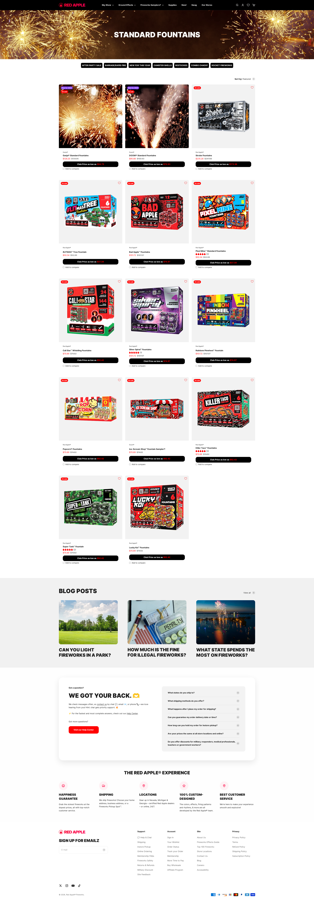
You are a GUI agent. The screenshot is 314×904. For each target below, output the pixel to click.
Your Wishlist (173, 842)
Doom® (131, 152)
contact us (102, 704)
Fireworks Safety (145, 860)
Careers (200, 865)
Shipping (141, 842)
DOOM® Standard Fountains (142, 155)
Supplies (172, 5)
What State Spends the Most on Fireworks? (225, 652)
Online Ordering (144, 851)
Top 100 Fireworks (205, 847)
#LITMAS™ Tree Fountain (74, 252)
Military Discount (145, 870)
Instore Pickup (144, 847)
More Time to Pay (175, 860)
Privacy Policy (238, 837)
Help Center (132, 713)
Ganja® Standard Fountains (76, 155)
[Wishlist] (248, 5)
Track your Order (175, 851)
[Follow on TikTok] (79, 885)
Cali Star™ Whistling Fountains (77, 350)
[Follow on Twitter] (60, 885)
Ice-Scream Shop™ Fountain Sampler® (147, 449)
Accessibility (203, 870)
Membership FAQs (145, 856)
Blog (199, 860)
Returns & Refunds (145, 865)
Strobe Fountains (204, 155)
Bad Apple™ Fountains (139, 252)
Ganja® (65, 152)
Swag (194, 5)
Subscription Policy (241, 856)
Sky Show (106, 5)
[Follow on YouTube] (73, 885)
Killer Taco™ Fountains (206, 448)
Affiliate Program (175, 870)
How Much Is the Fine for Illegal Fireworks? (157, 652)
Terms (235, 842)
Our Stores (207, 5)
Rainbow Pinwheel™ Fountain (209, 350)
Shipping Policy (239, 851)
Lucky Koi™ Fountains (139, 547)
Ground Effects (125, 5)
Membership (173, 856)
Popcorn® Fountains (72, 449)
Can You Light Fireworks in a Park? (85, 652)
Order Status (173, 847)
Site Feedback (143, 874)
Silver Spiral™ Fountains (140, 349)
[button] (201, 254)
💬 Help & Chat (144, 837)
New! (184, 5)
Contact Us (202, 856)
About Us (201, 837)
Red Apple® (200, 152)
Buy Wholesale (174, 865)
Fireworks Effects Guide (208, 842)
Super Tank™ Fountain (73, 546)
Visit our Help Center (84, 730)
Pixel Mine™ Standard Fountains (211, 251)
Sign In (170, 837)
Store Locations (204, 851)
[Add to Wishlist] (119, 87)
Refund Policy (238, 847)
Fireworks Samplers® (150, 5)
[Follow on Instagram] (66, 885)
